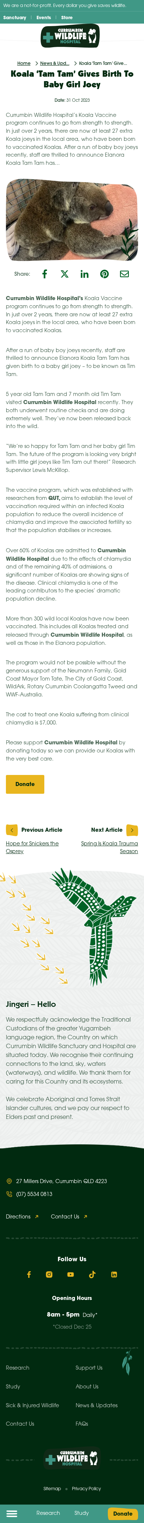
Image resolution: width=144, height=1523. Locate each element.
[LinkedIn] (84, 273)
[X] (64, 273)
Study (82, 1513)
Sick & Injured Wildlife (32, 1406)
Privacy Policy (86, 1489)
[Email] (124, 273)
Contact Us (65, 1217)
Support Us (89, 1368)
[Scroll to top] (132, 1507)
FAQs (82, 1424)
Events (44, 17)
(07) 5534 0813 (34, 1194)
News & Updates (96, 1406)
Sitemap (52, 1489)
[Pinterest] (104, 273)
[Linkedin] (114, 1274)
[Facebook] (44, 273)
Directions (18, 1217)
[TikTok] (92, 1274)
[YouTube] (70, 1274)
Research (48, 1513)
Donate (123, 1513)
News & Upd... (54, 63)
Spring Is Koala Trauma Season (109, 848)
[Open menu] (12, 1514)
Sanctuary (14, 17)
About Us (87, 1387)
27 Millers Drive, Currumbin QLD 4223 (61, 1181)
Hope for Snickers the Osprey (32, 848)
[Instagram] (49, 1274)
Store (67, 17)
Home (24, 63)
